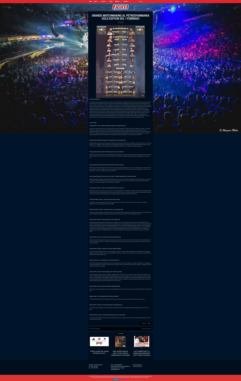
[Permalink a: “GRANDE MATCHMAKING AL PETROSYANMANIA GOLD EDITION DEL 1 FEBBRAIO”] (120, 61)
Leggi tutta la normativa (123, 379)
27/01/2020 (120, 22)
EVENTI (111, 1)
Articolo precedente (95, 328)
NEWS (90, 1)
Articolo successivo (146, 328)
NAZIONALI (126, 1)
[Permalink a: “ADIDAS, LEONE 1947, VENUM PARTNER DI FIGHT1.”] (99, 341)
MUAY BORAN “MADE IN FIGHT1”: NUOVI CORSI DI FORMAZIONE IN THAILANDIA (120, 353)
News (120, 12)
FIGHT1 (95, 1)
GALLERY (103, 1)
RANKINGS (117, 1)
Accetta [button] (115, 379)
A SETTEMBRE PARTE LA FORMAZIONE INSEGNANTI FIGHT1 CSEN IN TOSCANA (141, 353)
